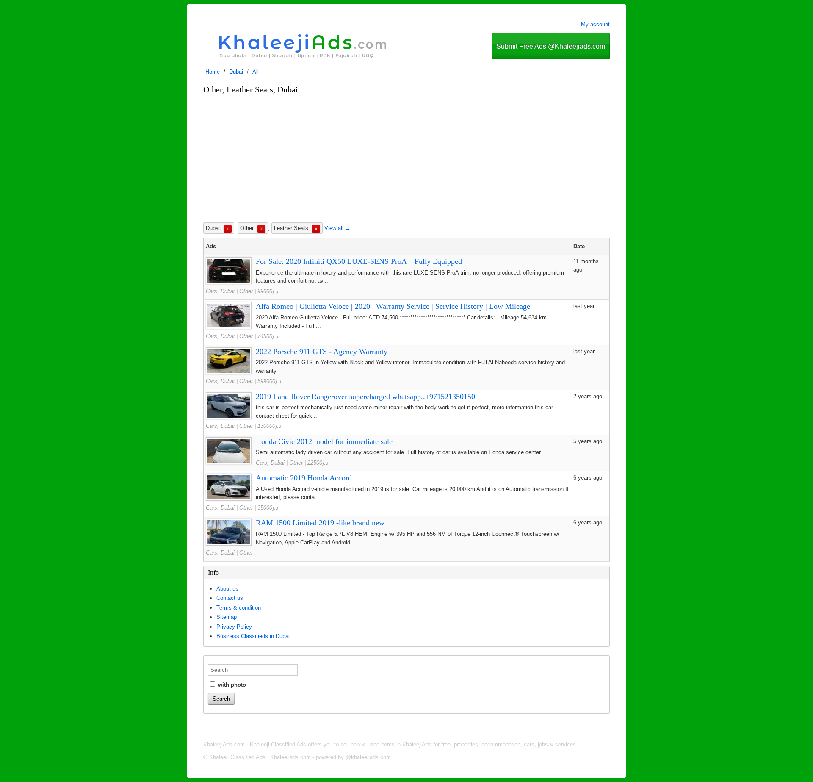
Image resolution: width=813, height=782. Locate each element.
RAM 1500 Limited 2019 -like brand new (320, 523)
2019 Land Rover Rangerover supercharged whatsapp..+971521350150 (365, 396)
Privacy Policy (234, 627)
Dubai (236, 72)
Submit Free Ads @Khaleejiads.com (550, 46)
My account (595, 24)
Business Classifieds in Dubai (253, 636)
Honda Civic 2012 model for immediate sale (324, 441)
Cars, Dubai (220, 291)
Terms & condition (238, 608)
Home (212, 72)
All (255, 72)
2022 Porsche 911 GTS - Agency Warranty (321, 351)
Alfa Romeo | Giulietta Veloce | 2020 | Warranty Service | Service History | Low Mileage (393, 306)
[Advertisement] (406, 158)
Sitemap (226, 617)
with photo (231, 685)
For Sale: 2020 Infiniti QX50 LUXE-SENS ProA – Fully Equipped (359, 261)
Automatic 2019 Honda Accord (304, 478)
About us (227, 588)
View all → (337, 228)
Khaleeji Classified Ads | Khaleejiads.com (260, 757)
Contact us (229, 598)
